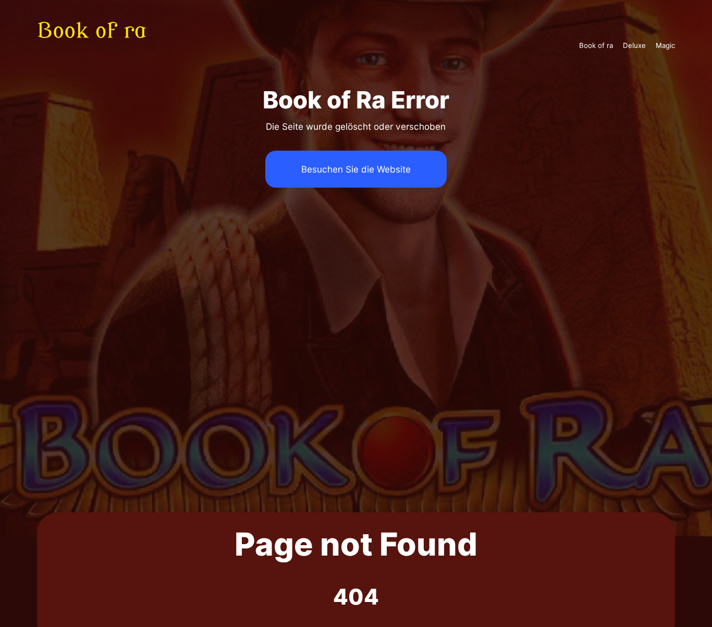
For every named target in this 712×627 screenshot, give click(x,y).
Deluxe (634, 45)
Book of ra (596, 45)
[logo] (98, 45)
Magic (665, 45)
